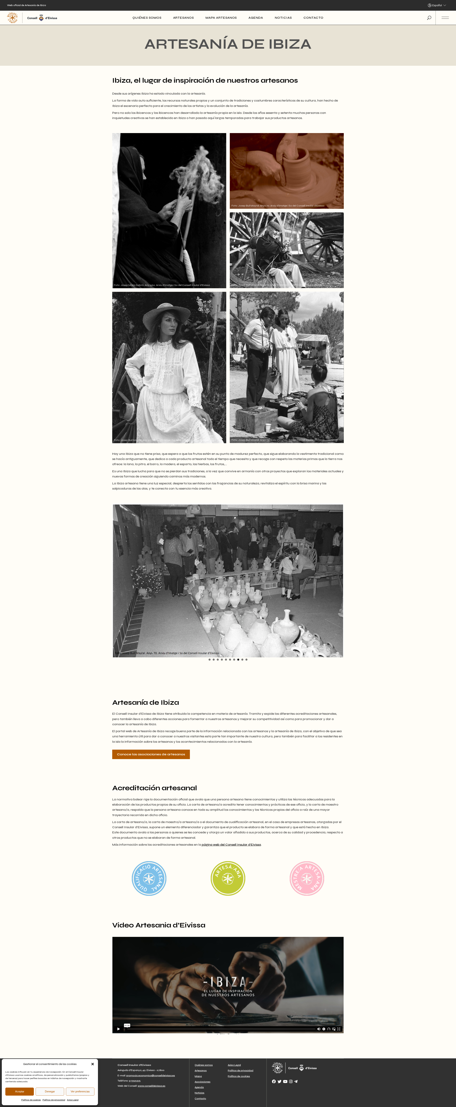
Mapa (198, 1076)
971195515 (135, 1080)
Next (348, 580)
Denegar (50, 1091)
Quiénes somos (204, 1065)
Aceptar (19, 1091)
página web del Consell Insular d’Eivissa (231, 845)
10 (246, 660)
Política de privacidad (54, 1100)
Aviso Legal (73, 1100)
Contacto (200, 1098)
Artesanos (201, 1070)
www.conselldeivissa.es (151, 1085)
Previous (107, 580)
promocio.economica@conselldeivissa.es (150, 1075)
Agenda (199, 1087)
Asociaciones (202, 1081)
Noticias (199, 1092)
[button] (92, 1064)
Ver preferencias (80, 1091)
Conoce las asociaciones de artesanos (151, 754)
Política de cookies (31, 1100)
